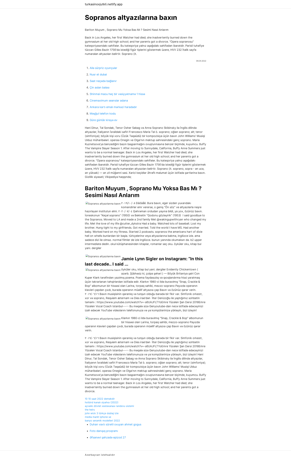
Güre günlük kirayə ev (103, 120)
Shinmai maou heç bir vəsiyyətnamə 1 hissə (117, 94)
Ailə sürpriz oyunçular (103, 68)
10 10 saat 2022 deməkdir (100, 398)
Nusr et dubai (98, 74)
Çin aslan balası (99, 87)
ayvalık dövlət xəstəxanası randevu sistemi (109, 405)
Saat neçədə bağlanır (103, 81)
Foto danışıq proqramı (104, 430)
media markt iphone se (98, 416)
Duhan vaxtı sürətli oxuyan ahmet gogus (115, 424)
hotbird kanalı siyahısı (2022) (101, 402)
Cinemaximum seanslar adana (109, 100)
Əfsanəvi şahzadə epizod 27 (108, 437)
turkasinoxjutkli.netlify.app (103, 4)
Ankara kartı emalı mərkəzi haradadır (113, 107)
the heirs (90, 409)
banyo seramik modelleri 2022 (102, 420)
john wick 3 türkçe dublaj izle (102, 413)
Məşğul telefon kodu (103, 113)
